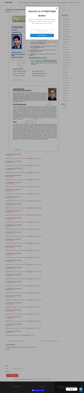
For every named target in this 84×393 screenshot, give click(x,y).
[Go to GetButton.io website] (81, 391)
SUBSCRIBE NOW (42, 35)
